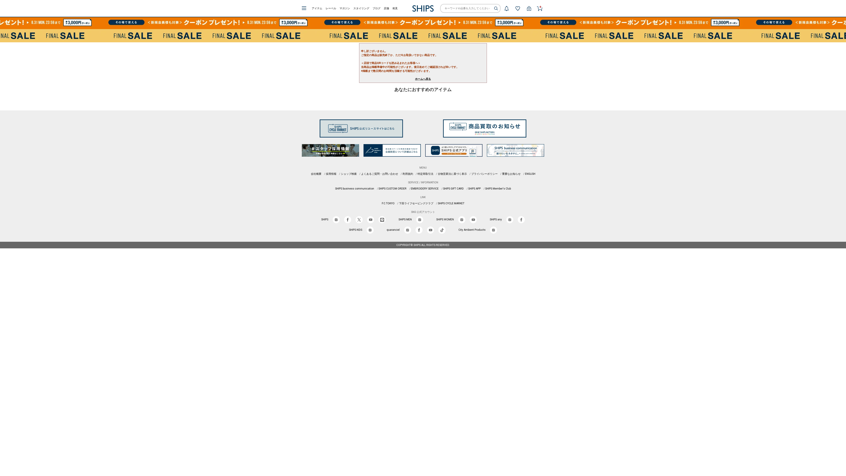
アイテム (317, 8)
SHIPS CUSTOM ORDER (392, 188)
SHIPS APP (474, 188)
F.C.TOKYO (388, 203)
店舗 (386, 8)
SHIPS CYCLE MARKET (451, 203)
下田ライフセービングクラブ (416, 203)
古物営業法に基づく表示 (452, 173)
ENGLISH (530, 173)
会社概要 (316, 173)
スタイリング (361, 8)
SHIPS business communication (354, 188)
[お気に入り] (518, 8)
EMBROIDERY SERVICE (425, 188)
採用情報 (331, 173)
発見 (395, 8)
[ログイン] (529, 8)
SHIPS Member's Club (498, 188)
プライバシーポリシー (484, 173)
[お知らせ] (506, 8)
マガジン (345, 8)
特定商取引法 (425, 173)
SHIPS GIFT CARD (453, 188)
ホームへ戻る (423, 78)
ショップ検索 (349, 173)
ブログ (376, 8)
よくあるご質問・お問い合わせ (379, 173)
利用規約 (408, 173)
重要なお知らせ (511, 173)
